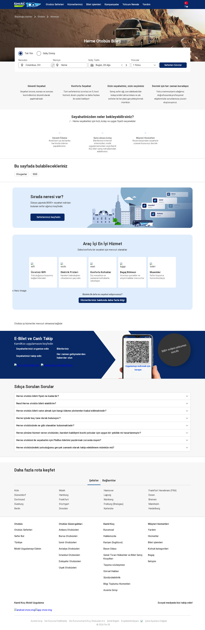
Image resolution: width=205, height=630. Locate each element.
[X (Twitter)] (161, 610)
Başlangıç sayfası (23, 16)
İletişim (152, 561)
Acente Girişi (110, 590)
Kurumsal (108, 529)
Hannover (109, 490)
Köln (16, 490)
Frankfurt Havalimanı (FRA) (162, 490)
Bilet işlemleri (155, 542)
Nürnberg (108, 499)
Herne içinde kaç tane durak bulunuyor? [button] (38, 418)
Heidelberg (154, 508)
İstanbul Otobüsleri (69, 555)
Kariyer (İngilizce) (113, 542)
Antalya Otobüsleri (69, 548)
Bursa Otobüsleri (68, 536)
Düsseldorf (20, 495)
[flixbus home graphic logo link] (27, 4)
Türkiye (18, 542)
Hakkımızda (109, 536)
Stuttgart (64, 504)
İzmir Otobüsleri (68, 542)
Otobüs (41, 16)
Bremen (152, 499)
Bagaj (151, 555)
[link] (102, 207)
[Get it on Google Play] (24, 610)
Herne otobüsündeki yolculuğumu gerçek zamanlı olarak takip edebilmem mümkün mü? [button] (65, 447)
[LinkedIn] (160, 610)
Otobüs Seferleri (23, 529)
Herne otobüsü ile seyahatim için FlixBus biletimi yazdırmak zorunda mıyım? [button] (58, 440)
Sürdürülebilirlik (111, 577)
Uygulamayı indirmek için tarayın (137, 367)
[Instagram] (158, 610)
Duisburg (18, 504)
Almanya (54, 16)
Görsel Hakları (111, 571)
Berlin (17, 508)
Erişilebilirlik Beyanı (130, 621)
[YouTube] (159, 610)
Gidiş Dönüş (49, 53)
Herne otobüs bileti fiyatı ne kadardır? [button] (37, 396)
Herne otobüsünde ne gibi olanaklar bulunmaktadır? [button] (45, 425)
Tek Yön (29, 53)
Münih (62, 490)
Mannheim (153, 504)
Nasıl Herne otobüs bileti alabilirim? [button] (36, 403)
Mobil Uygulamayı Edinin (27, 548)
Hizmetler (153, 536)
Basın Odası (109, 548)
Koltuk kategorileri (158, 548)
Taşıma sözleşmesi (114, 565)
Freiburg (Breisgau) (113, 504)
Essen (151, 495)
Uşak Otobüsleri (68, 567)
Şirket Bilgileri (113, 621)
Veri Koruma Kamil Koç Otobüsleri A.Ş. (87, 621)
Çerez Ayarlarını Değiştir (156, 621)
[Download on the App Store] (43, 610)
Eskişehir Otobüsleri (70, 561)
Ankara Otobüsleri (69, 529)
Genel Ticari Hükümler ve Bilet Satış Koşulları (122, 557)
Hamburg (63, 495)
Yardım (152, 529)
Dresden (63, 508)
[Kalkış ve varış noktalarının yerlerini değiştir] (53, 65)
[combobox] (38, 65)
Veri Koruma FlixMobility (55, 621)
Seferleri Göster (173, 65)
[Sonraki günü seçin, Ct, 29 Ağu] (126, 65)
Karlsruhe (108, 508)
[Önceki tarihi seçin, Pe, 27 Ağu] (122, 65)
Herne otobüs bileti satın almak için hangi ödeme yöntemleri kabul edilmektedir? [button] (61, 410)
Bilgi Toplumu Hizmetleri (116, 583)
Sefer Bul (19, 536)
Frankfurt (64, 499)
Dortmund (19, 499)
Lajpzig (107, 495)
